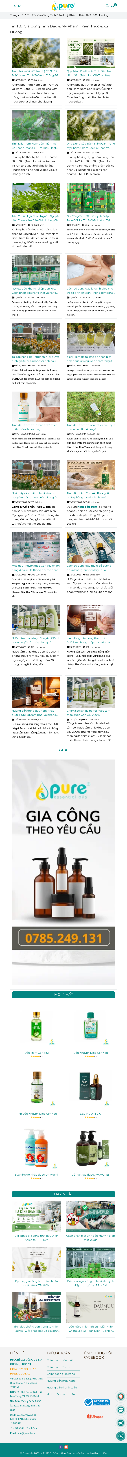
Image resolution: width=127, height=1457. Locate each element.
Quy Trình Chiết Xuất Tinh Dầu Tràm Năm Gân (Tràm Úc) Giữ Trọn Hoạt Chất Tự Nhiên (90, 74)
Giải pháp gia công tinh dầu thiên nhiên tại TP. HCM (37, 1237)
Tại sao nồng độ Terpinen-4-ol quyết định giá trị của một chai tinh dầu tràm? (35, 359)
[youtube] (66, 1447)
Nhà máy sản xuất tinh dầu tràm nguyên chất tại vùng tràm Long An (35, 495)
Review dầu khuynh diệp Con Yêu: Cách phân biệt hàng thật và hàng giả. (34, 291)
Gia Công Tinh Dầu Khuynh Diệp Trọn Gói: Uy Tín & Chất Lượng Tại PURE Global (88, 219)
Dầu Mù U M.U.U (90, 1113)
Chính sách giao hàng (61, 1373)
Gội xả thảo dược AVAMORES (90, 1174)
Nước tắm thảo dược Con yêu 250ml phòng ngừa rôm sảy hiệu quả (35, 640)
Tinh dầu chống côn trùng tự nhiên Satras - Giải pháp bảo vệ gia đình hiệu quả (36, 1329)
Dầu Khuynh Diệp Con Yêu (90, 1052)
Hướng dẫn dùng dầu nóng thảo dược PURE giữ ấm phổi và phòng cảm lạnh (34, 713)
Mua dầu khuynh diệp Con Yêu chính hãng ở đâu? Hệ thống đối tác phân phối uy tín (36, 568)
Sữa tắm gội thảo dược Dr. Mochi (36, 1174)
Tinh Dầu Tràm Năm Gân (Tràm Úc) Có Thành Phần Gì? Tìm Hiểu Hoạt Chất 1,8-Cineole (34, 146)
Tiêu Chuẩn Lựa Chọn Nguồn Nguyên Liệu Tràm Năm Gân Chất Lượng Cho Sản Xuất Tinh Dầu (36, 219)
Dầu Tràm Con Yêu (36, 1052)
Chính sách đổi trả (58, 1367)
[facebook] (61, 1447)
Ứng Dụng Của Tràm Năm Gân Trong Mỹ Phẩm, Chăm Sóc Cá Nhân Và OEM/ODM (91, 146)
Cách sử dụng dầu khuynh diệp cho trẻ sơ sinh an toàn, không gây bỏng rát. (90, 291)
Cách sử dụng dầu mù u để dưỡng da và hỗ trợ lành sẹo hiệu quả (89, 567)
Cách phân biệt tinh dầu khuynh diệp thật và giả (90, 1237)
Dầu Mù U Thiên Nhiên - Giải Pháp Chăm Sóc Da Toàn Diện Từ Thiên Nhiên (90, 1329)
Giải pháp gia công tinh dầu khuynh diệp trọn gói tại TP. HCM (90, 1283)
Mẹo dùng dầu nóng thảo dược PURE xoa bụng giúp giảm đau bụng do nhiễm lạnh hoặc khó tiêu (91, 641)
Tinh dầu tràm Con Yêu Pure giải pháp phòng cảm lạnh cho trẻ (88, 495)
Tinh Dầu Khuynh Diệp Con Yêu (36, 1113)
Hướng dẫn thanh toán (62, 1387)
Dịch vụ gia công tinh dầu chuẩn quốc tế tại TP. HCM (36, 1283)
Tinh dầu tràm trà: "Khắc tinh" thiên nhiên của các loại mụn (34, 427)
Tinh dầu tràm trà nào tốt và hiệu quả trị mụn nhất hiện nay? (91, 427)
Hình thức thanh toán (61, 1394)
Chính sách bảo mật (60, 1360)
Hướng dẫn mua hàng (61, 1380)
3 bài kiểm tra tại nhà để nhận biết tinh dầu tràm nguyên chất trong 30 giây (90, 359)
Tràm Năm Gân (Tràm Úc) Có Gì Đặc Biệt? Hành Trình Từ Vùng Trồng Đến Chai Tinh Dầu (36, 74)
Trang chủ (16, 15)
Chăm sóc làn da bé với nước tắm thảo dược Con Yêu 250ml (88, 712)
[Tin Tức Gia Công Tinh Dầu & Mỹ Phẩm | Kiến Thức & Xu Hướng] (63, 6)
